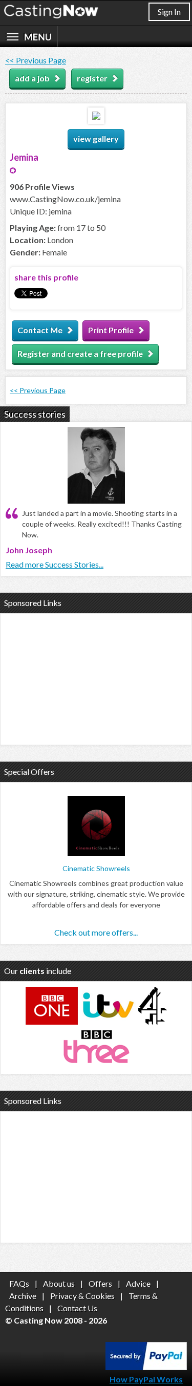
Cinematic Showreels (96, 868)
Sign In (169, 11)
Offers (100, 1283)
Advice (138, 1283)
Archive (22, 1296)
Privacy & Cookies (82, 1296)
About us (59, 1283)
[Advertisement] (96, 678)
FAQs (19, 1283)
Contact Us (77, 1308)
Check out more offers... (96, 932)
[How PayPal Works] (146, 1367)
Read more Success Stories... (54, 564)
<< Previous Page (35, 60)
